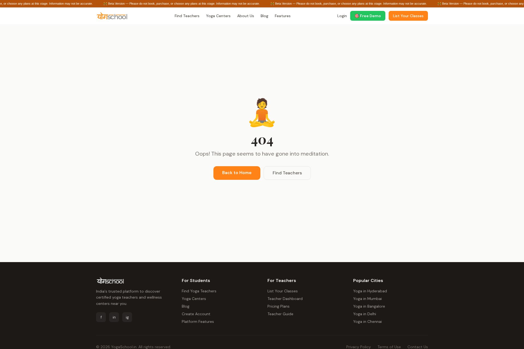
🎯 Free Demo (368, 15)
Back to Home (237, 172)
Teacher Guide (280, 313)
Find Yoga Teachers (199, 291)
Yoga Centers (218, 15)
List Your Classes (282, 291)
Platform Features (198, 321)
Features (283, 15)
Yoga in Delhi (364, 313)
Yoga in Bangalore (369, 306)
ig (127, 317)
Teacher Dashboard (285, 298)
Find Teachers (187, 15)
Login (342, 15)
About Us (245, 15)
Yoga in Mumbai (367, 298)
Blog (264, 15)
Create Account (196, 313)
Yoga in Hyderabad (370, 291)
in (114, 317)
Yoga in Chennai (367, 321)
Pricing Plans (278, 306)
